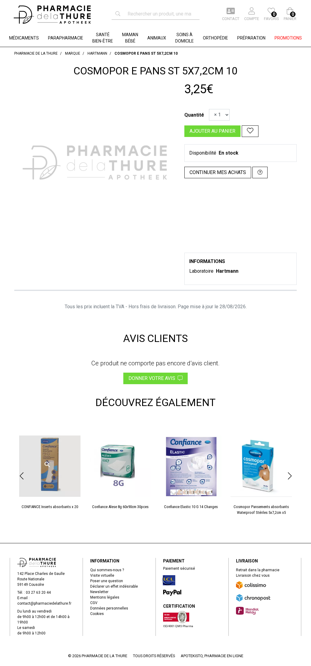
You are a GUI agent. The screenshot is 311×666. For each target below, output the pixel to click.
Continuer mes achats (218, 172)
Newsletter (99, 592)
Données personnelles (109, 608)
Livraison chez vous (253, 575)
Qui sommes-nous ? (107, 570)
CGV (93, 603)
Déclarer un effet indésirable (114, 586)
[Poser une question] (260, 172)
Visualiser (264, 434)
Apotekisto (212, 656)
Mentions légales (104, 597)
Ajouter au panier (212, 131)
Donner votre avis (153, 378)
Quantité (194, 115)
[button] (21, 476)
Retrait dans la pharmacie (257, 570)
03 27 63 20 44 (38, 592)
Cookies (97, 614)
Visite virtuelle (102, 575)
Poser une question (106, 581)
